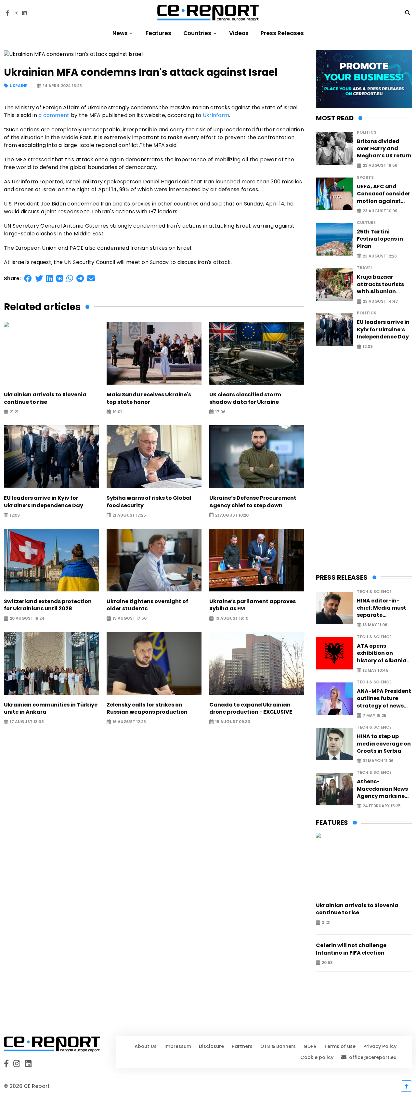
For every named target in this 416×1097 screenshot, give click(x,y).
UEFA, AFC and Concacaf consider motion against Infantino (383, 194)
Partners (242, 1046)
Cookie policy (316, 1057)
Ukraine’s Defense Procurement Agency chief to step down (252, 502)
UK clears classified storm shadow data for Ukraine (245, 398)
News (120, 33)
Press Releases (282, 33)
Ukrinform (216, 115)
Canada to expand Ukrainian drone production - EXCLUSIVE (250, 708)
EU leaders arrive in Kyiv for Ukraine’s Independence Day (43, 502)
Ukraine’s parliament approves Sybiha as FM (252, 605)
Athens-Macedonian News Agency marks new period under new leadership (383, 789)
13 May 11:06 (375, 625)
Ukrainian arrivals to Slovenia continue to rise (45, 398)
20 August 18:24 (27, 618)
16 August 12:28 (129, 722)
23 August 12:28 (380, 256)
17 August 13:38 (27, 722)
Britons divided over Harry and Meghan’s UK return (384, 149)
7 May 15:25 (374, 715)
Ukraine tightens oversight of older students (147, 605)
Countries (198, 33)
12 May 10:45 (375, 670)
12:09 (15, 515)
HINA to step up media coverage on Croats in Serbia (384, 744)
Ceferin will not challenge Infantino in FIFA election (351, 949)
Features (158, 33)
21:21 (14, 411)
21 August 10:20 (232, 515)
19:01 (117, 411)
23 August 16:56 (380, 165)
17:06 (220, 411)
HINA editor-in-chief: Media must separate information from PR (381, 608)
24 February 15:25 (382, 806)
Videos (239, 33)
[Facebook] (7, 13)
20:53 (327, 962)
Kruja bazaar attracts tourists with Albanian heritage (380, 284)
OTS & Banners (278, 1046)
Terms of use (340, 1046)
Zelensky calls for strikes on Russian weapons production (147, 708)
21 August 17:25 (129, 515)
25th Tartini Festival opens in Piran (380, 239)
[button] (28, 278)
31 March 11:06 (378, 761)
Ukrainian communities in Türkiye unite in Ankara (51, 708)
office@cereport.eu (372, 1057)
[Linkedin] (24, 13)
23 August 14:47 (380, 301)
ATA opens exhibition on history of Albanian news (383, 653)
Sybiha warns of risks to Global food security (149, 502)
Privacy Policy (379, 1046)
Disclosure (211, 1046)
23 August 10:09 (380, 210)
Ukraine (18, 86)
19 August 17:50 (129, 618)
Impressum (177, 1046)
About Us (146, 1046)
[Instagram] (16, 13)
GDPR (310, 1046)
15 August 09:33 (232, 722)
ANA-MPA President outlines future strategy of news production (384, 698)
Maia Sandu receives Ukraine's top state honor (149, 398)
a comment (53, 115)
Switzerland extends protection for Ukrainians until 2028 (48, 605)
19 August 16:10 (231, 618)
